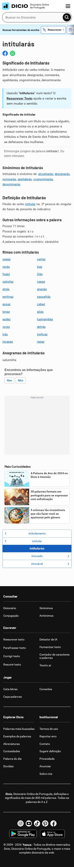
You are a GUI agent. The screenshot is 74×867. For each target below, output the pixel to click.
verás (6, 267)
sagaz (6, 259)
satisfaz (7, 282)
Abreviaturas (11, 743)
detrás (41, 327)
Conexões (45, 689)
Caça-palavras (12, 696)
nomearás (9, 179)
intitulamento (37, 533)
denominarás (11, 184)
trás (5, 334)
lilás (40, 274)
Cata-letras (10, 689)
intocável (37, 563)
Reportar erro (48, 736)
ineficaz (42, 334)
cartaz (41, 259)
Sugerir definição (50, 751)
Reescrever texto (13, 639)
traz (39, 267)
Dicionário (9, 608)
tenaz (6, 312)
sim (9, 380)
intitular (30, 204)
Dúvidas (8, 766)
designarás (62, 174)
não (20, 380)
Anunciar (45, 766)
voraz (6, 327)
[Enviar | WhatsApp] (12, 53)
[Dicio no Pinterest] (45, 823)
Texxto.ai (45, 665)
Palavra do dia (12, 758)
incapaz (7, 342)
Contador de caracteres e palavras (54, 656)
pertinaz (7, 297)
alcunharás (45, 174)
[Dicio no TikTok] (37, 823)
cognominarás (43, 179)
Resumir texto (12, 664)
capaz (41, 282)
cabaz (41, 304)
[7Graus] (26, 844)
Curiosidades (11, 751)
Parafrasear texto (14, 647)
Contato (44, 743)
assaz (6, 304)
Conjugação (11, 615)
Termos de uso (48, 728)
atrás (5, 289)
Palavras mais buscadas (19, 728)
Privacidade (46, 758)
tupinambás (45, 319)
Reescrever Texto (19, 98)
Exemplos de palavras (17, 736)
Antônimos (46, 615)
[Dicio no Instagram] (20, 823)
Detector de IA (48, 639)
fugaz (6, 274)
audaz (6, 319)
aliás (40, 312)
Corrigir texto (11, 656)
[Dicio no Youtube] (29, 823)
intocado (37, 556)
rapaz (40, 342)
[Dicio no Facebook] (53, 823)
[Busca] (67, 17)
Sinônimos (46, 608)
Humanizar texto (50, 647)
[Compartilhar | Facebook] (5, 53)
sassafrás (44, 297)
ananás (42, 289)
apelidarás (25, 179)
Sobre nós (45, 773)
